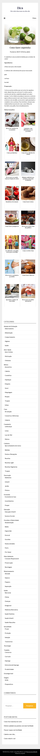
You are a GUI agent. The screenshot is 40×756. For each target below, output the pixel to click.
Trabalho (6, 650)
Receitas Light (9, 463)
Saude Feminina (9, 614)
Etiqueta (7, 384)
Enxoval (7, 535)
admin (28, 52)
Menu (34, 18)
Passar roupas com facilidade (13, 730)
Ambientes (8, 477)
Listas (7, 431)
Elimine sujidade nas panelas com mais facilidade (18, 726)
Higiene (7, 341)
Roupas (7, 396)
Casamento (7, 424)
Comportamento (10, 337)
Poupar (7, 505)
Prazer (7, 629)
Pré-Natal (8, 552)
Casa (5, 409)
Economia (7, 494)
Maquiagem (8, 392)
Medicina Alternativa (11, 610)
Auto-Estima (9, 352)
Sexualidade (7, 626)
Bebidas (7, 450)
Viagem (6, 678)
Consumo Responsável (12, 558)
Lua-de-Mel (8, 435)
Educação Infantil (10, 512)
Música (7, 439)
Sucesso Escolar (10, 516)
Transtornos (9, 641)
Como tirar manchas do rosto (13, 721)
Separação (8, 586)
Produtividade (9, 669)
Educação (7, 509)
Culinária (6, 443)
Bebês (7, 527)
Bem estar (8, 593)
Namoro (7, 578)
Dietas (7, 597)
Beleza (6, 365)
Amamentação (9, 522)
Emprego (7, 661)
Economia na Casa (10, 497)
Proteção (8, 633)
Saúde (7, 345)
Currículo (8, 656)
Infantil (7, 482)
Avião (6, 680)
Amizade (7, 573)
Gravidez (7, 539)
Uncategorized (8, 673)
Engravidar (8, 531)
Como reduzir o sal (9, 738)
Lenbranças (8, 426)
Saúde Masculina (10, 622)
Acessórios (8, 367)
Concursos (8, 652)
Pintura (7, 490)
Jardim (7, 486)
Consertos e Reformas (12, 416)
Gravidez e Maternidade (11, 520)
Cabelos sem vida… (10, 734)
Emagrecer (8, 605)
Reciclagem (8, 567)
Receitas (7, 458)
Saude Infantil (9, 618)
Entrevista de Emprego (12, 665)
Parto (6, 548)
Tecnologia (7, 646)
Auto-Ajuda (7, 350)
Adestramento (9, 328)
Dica (20, 8)
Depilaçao (8, 380)
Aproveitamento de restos (13, 446)
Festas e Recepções (11, 454)
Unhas (7, 405)
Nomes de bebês (10, 544)
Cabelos (7, 371)
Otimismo (8, 360)
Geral (6, 388)
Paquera (7, 582)
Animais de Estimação (10, 326)
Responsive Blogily (31, 752)
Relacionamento (9, 571)
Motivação (8, 356)
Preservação (9, 563)
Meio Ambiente (8, 556)
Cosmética (8, 375)
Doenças (7, 601)
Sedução (7, 637)
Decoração (7, 475)
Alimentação (9, 333)
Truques (7, 401)
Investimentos (9, 501)
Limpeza (7, 420)
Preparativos (9, 684)
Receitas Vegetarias (11, 467)
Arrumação (8, 411)
